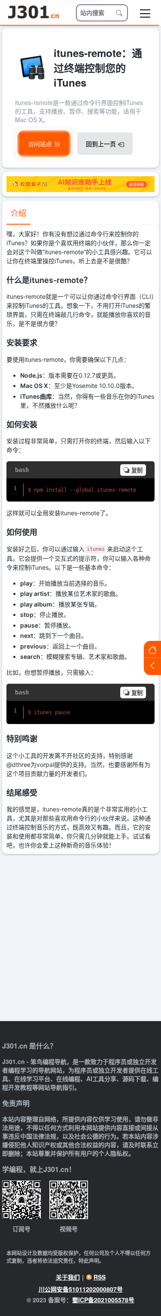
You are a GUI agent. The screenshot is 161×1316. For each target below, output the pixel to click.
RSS (100, 1277)
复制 (137, 470)
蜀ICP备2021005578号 (103, 1299)
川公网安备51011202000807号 (81, 1289)
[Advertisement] (80, 938)
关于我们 (68, 1277)
